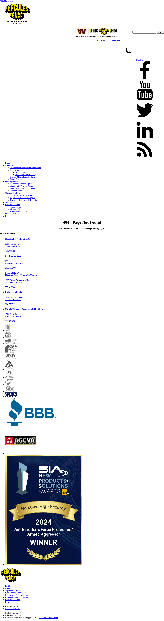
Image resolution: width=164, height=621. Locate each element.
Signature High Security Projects (23, 200)
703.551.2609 (10, 268)
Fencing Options (12, 181)
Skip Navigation (6, 1)
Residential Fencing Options (21, 184)
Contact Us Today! (12, 609)
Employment (15, 170)
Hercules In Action (12, 204)
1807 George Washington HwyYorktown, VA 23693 (17, 281)
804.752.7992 (10, 304)
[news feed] (145, 159)
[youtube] (145, 99)
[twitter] (145, 119)
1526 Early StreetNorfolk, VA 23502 (13, 315)
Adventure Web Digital (48, 618)
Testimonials (10, 202)
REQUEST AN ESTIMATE (108, 40)
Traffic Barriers (16, 191)
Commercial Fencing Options (22, 186)
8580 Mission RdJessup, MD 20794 (12, 245)
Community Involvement (20, 211)
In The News (10, 214)
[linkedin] (145, 139)
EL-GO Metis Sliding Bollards (22, 177)
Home (7, 163)
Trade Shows (15, 207)
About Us (9, 165)
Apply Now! (20, 172)
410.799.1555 (10, 251)
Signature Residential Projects (22, 195)
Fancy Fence (15, 179)
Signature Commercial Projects (22, 198)
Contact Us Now (137, 60)
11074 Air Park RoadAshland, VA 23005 (13, 298)
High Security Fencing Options (22, 188)
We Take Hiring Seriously (25, 174)
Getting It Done (16, 209)
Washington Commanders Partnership (25, 168)
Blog (7, 216)
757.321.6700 (10, 321)
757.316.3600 (10, 287)
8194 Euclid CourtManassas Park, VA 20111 (15, 262)
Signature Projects (12, 193)
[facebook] (145, 80)
